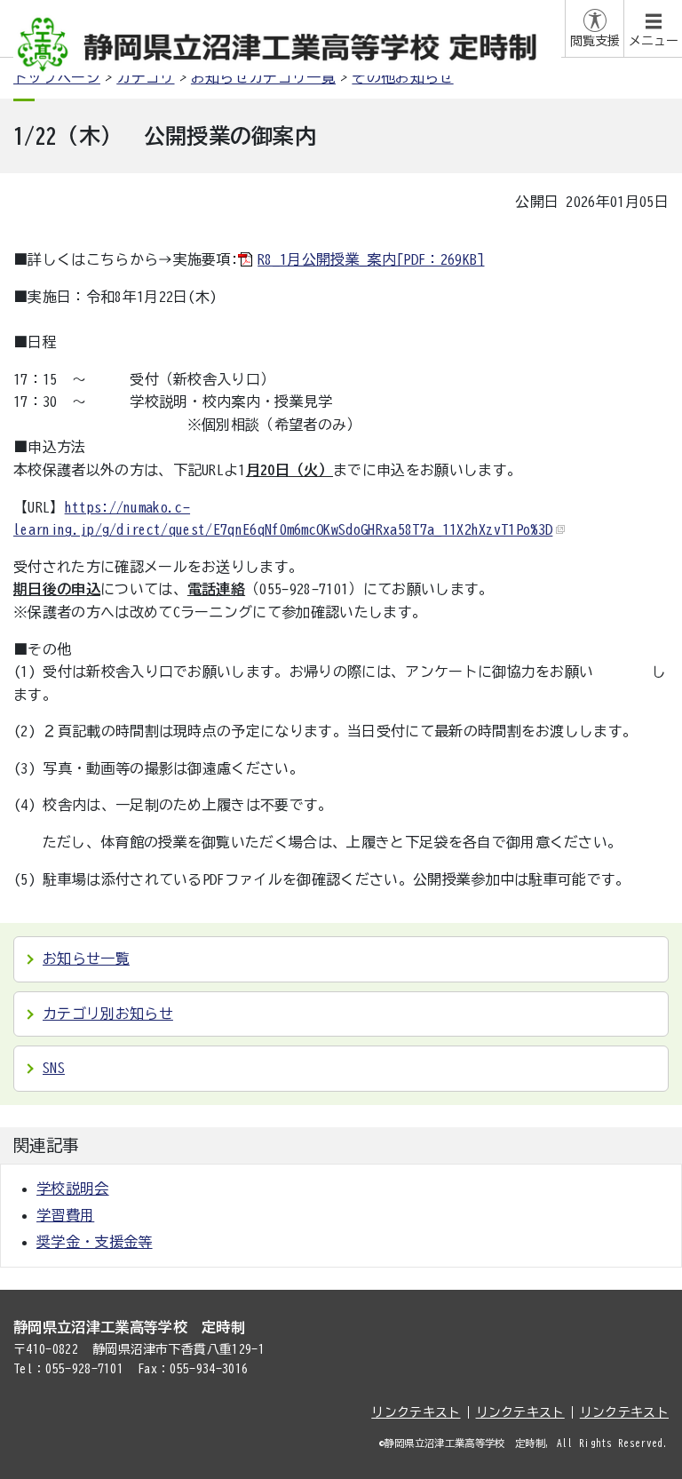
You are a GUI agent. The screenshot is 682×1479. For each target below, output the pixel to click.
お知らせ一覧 (86, 958)
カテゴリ (145, 77)
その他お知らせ (402, 77)
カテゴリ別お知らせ (108, 1013)
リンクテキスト (415, 1412)
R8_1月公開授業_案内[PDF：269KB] (371, 259)
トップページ (56, 77)
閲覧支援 (595, 41)
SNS (54, 1068)
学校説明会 (72, 1188)
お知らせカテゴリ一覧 (263, 77)
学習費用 (65, 1215)
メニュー (653, 41)
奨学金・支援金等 (94, 1242)
